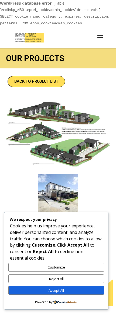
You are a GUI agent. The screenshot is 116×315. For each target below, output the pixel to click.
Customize (56, 267)
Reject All (56, 278)
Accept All (56, 290)
